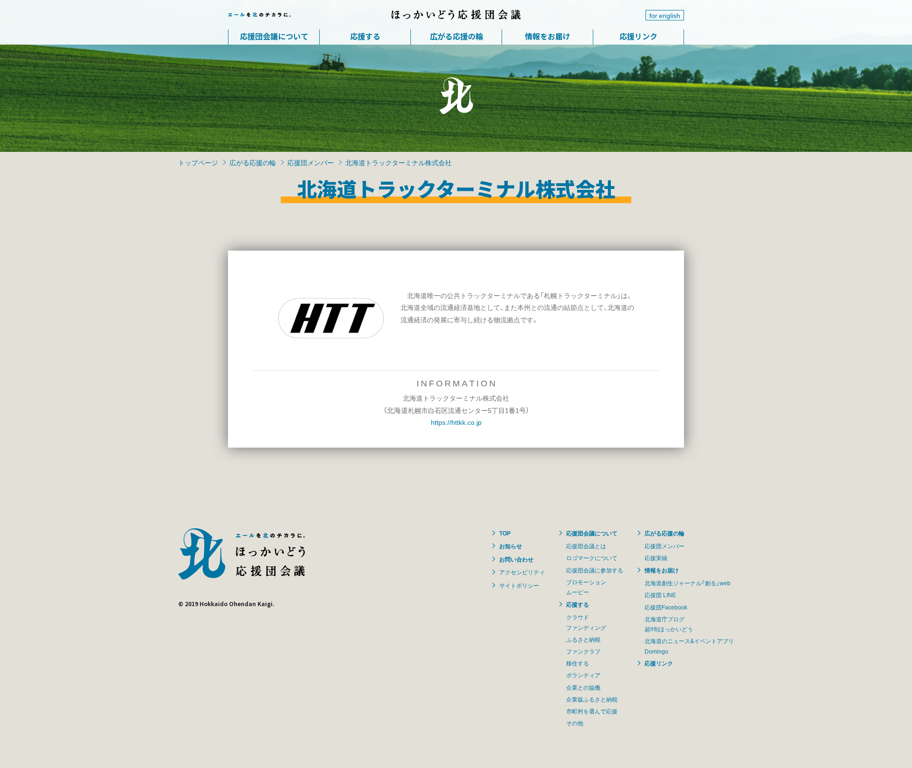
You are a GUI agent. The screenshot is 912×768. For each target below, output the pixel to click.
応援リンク (638, 36)
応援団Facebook (666, 607)
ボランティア (583, 675)
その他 (574, 723)
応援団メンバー (310, 162)
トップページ (198, 162)
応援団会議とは (586, 546)
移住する (577, 663)
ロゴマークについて (592, 557)
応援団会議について (274, 36)
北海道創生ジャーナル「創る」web (688, 583)
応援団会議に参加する (594, 570)
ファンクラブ (583, 651)
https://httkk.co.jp (456, 422)
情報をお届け (547, 36)
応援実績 (656, 557)
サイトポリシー (519, 585)
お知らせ (510, 546)
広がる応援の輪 (456, 36)
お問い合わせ (516, 559)
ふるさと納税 (583, 639)
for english (664, 15)
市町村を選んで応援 (592, 711)
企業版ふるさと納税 (592, 699)
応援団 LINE (660, 594)
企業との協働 (583, 687)
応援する (365, 36)
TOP (505, 533)
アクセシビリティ (522, 572)
